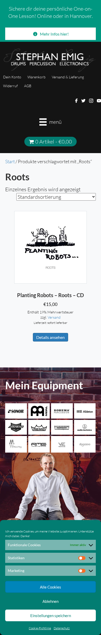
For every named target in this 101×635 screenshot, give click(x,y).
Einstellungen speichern (50, 615)
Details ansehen (50, 337)
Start (10, 161)
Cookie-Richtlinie (40, 628)
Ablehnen (50, 601)
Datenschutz (62, 628)
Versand (54, 317)
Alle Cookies (50, 587)
